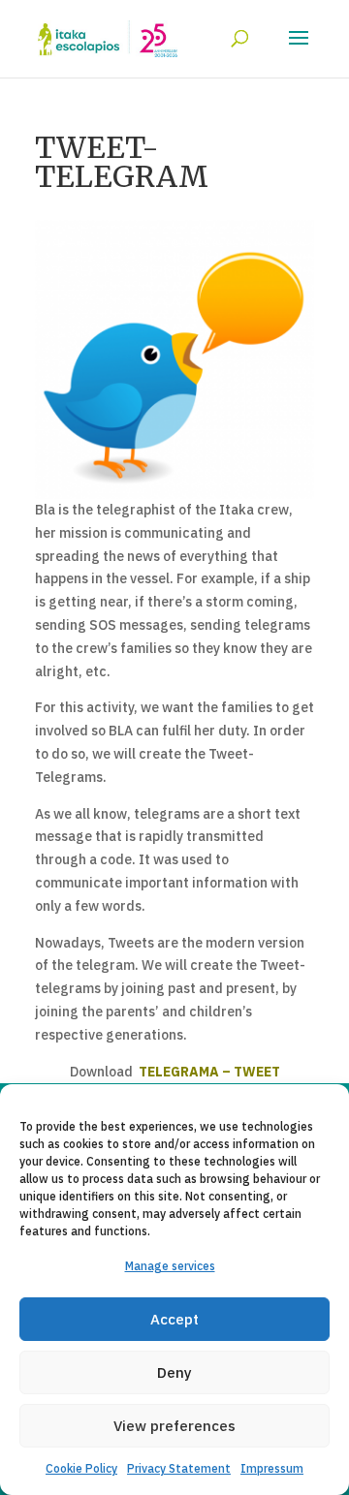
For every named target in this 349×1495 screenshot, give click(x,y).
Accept (174, 1319)
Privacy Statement (179, 1468)
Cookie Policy (81, 1468)
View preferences (174, 1426)
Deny (174, 1372)
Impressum (271, 1468)
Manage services (170, 1266)
